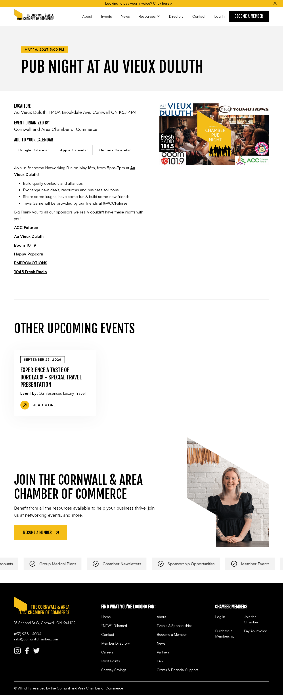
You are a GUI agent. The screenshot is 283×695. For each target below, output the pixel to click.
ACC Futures (26, 227)
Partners (163, 652)
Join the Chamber (251, 619)
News (161, 643)
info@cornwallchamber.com (36, 639)
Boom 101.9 (25, 245)
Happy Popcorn (28, 253)
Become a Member (172, 634)
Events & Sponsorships (174, 625)
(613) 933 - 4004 (27, 634)
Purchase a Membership (224, 633)
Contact (107, 634)
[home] (34, 15)
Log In (220, 617)
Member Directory (115, 643)
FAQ (160, 661)
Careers (107, 652)
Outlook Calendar (115, 150)
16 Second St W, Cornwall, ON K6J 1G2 (44, 623)
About (161, 617)
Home (106, 617)
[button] (149, 16)
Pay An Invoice (255, 631)
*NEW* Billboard (114, 625)
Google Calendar (33, 150)
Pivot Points (110, 661)
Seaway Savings (113, 670)
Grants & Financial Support (177, 670)
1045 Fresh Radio (30, 271)
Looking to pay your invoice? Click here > (138, 3)
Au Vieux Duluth (29, 236)
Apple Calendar (74, 150)
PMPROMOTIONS (30, 262)
